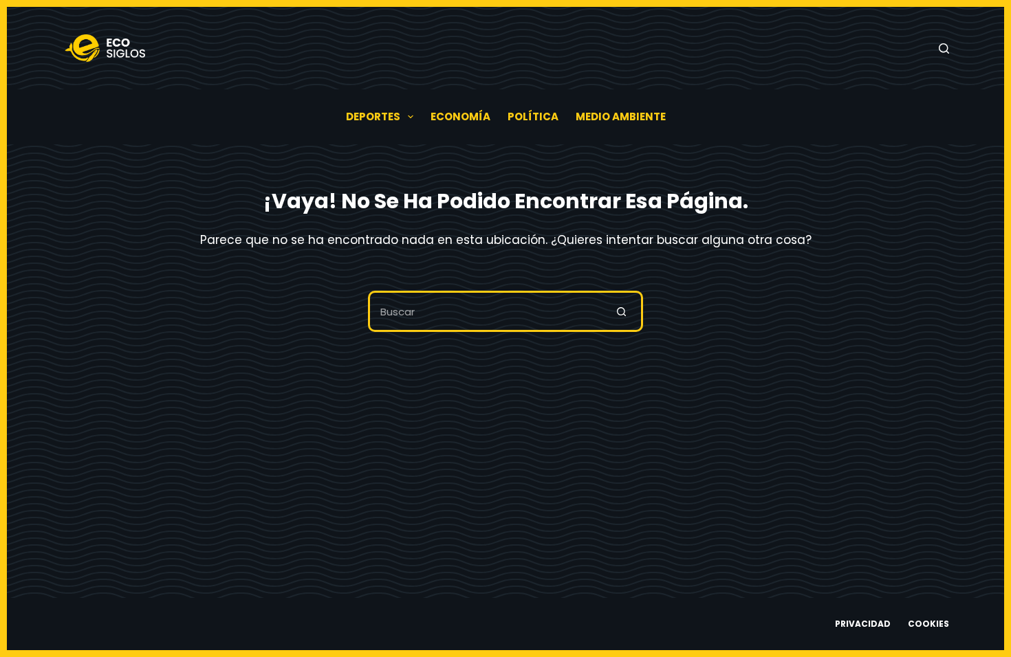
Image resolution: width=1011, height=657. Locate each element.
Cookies (928, 624)
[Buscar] (944, 48)
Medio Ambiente (621, 116)
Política (533, 116)
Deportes (373, 116)
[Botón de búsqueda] (622, 311)
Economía (460, 116)
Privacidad (863, 624)
